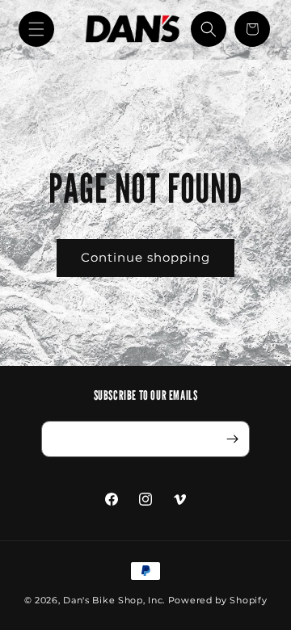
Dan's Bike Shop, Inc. (114, 600)
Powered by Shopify (218, 600)
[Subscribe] (232, 439)
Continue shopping (145, 257)
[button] (36, 29)
